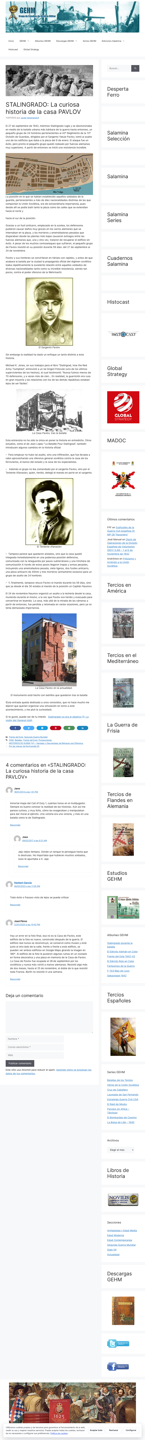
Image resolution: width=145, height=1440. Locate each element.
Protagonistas (45, 740)
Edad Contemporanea (119, 1240)
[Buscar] (135, 68)
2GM (11, 740)
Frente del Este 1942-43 (121, 956)
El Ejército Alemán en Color (122, 951)
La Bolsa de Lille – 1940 (120, 1122)
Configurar (131, 1430)
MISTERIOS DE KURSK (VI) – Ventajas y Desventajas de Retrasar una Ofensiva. (46, 743)
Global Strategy (31, 49)
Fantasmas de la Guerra (121, 966)
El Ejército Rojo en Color (120, 961)
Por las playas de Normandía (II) (24, 746)
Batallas (18, 740)
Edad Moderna (115, 1235)
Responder (15, 825)
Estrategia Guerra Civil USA (122, 1099)
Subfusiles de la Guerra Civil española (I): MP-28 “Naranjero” (121, 531)
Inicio (11, 41)
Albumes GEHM (43, 41)
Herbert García (23, 882)
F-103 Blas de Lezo (118, 970)
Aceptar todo (96, 1430)
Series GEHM (89, 41)
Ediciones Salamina (111, 41)
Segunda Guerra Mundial (35, 737)
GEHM (23, 41)
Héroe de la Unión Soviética (123, 1085)
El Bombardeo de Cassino (122, 1117)
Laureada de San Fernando (122, 1094)
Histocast (13, 49)
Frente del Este (16, 737)
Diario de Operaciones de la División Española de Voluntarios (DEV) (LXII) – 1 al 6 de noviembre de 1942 (122, 546)
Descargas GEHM (65, 41)
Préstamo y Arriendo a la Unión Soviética (121, 562)
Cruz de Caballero (117, 1089)
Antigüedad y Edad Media (122, 1230)
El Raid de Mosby (117, 1104)
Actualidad (113, 1254)
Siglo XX (112, 1249)
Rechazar (113, 1430)
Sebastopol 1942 (116, 975)
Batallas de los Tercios (120, 1080)
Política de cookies (59, 1433)
